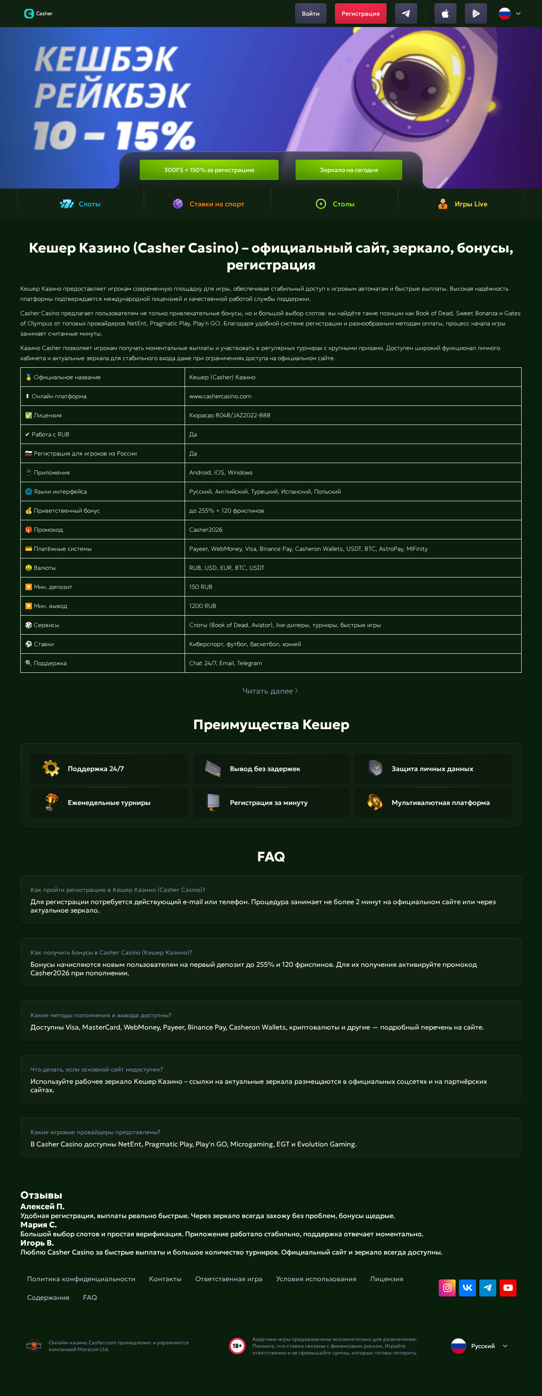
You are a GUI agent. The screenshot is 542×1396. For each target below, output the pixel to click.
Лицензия (387, 1278)
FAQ (90, 1297)
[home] (38, 13)
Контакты (165, 1278)
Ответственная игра (229, 1278)
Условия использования (316, 1278)
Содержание (48, 1297)
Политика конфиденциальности (81, 1278)
